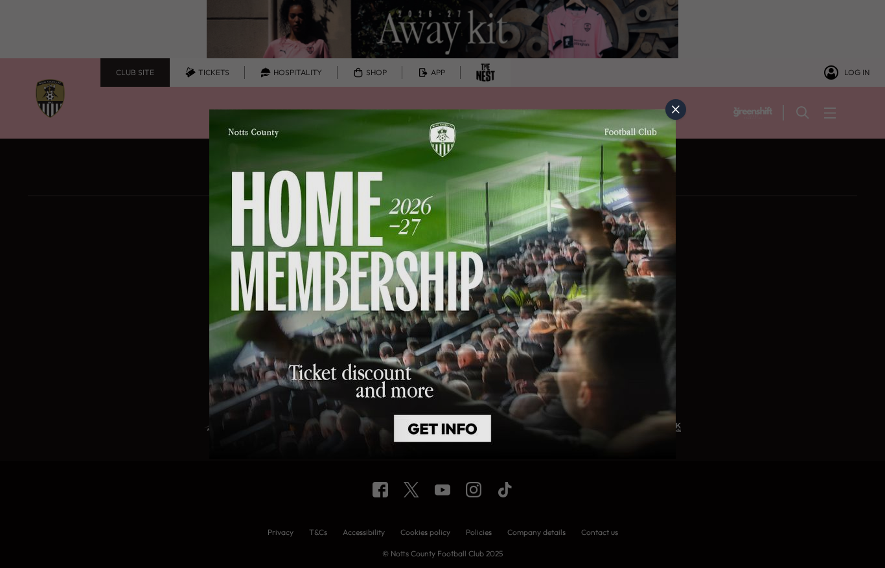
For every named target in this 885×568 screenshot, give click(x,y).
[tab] (676, 109)
